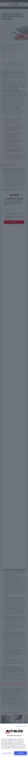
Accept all (20, 753)
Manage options (7, 753)
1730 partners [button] (10, 739)
